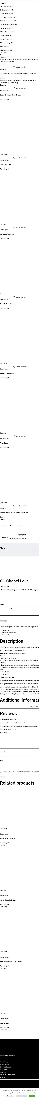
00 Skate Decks (5, 6)
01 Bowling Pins (5, 10)
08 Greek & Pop (5, 35)
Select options (4, 90)
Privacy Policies (4, 1064)
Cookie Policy (4, 1062)
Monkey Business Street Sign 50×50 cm (14, 513)
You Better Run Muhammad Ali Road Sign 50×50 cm (18, 74)
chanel (36, 627)
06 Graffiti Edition (5, 28)
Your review (4, 732)
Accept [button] (32, 1096)
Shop (8, 551)
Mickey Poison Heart (7, 234)
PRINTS (2, 46)
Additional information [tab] (9, 633)
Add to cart (3, 69)
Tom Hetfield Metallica (8, 304)
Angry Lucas (4, 443)
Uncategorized (4, 50)
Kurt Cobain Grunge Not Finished (11, 962)
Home (2, 551)
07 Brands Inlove (5, 32)
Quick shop (3, 52)
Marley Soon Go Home (8, 900)
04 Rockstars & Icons (7, 21)
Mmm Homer (4, 1023)
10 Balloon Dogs (5, 43)
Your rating (4, 729)
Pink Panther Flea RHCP (8, 373)
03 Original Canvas (6, 17)
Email (2, 760)
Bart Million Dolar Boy (7, 838)
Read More (10, 1096)
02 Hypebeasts (5, 14)
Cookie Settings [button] (21, 1096)
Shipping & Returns (5, 1067)
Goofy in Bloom (5, 165)
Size (10, 608)
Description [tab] (5, 630)
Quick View (3, 845)
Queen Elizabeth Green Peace (10, 95)
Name (2, 752)
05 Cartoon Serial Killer (7, 24)
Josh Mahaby (19, 650)
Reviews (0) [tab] (6, 635)
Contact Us (3, 1072)
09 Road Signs (4, 39)
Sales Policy (3, 1069)
